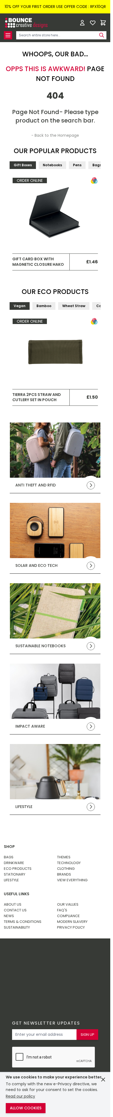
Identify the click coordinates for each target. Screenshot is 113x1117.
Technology (69, 862)
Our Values (67, 904)
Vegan (20, 306)
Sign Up (87, 1034)
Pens (77, 165)
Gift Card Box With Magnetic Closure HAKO (38, 261)
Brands (64, 874)
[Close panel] (103, 1079)
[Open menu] (8, 35)
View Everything (72, 880)
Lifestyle (11, 880)
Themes (63, 857)
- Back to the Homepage (55, 135)
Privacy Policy (71, 927)
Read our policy (20, 1096)
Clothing (66, 868)
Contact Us (15, 910)
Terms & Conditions (22, 921)
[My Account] (82, 22)
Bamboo (43, 306)
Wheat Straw (73, 306)
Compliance (68, 915)
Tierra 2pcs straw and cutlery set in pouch (36, 397)
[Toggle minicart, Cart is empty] (103, 22)
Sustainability (17, 927)
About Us (12, 904)
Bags (96, 165)
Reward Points (51, 956)
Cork (100, 306)
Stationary (14, 874)
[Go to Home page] (26, 22)
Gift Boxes (23, 165)
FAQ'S (62, 910)
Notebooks (52, 165)
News (9, 915)
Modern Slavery (72, 921)
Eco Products (18, 868)
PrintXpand (46, 970)
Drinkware (14, 862)
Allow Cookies (25, 1108)
